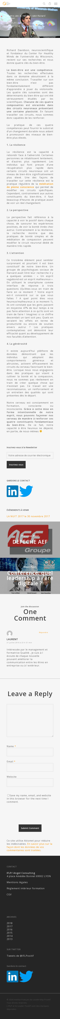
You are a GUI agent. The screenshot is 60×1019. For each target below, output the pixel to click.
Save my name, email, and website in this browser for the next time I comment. (29, 798)
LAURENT (12, 639)
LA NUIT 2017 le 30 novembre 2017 (28, 516)
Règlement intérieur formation (26, 888)
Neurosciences (35, 26)
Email (11, 761)
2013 (10, 939)
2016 (10, 929)
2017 (10, 926)
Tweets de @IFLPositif (20, 955)
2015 (10, 932)
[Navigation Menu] (55, 3)
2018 (10, 923)
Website (12, 776)
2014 (10, 936)
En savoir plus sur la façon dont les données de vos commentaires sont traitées (29, 847)
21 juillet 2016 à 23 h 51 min (19, 642)
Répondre (43, 632)
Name (11, 746)
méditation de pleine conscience (30, 185)
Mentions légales (17, 882)
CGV (9, 894)
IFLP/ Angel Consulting (24, 23)
